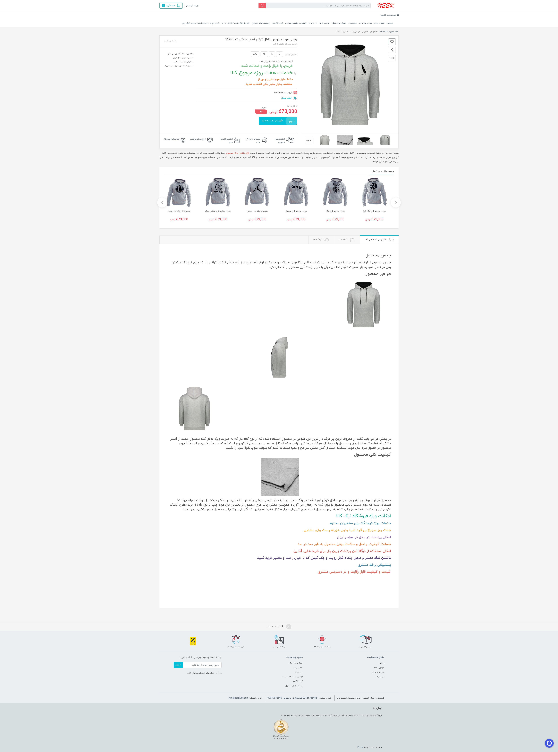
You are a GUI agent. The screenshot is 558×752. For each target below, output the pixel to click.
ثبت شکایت (277, 23)
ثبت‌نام (189, 5)
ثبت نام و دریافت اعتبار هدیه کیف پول (200, 23)
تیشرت (390, 23)
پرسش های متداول (260, 23)
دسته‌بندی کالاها (389, 15)
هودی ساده (379, 23)
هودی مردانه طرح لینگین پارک (218, 211)
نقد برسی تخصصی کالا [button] (376, 239)
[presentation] (309, 140)
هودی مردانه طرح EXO (335, 211)
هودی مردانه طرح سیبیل (296, 211)
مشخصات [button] (344, 239)
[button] (171, 6)
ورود (196, 5)
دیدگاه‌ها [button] (318, 239)
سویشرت (352, 23)
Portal (360, 747)
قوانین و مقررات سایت (295, 23)
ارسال (178, 664)
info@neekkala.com (238, 698)
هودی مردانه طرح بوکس (257, 211)
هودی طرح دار (365, 23)
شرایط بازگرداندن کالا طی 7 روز (235, 23)
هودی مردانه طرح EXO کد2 (374, 211)
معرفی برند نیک (339, 23)
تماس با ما (324, 23)
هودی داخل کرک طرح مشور (179, 211)
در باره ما (313, 23)
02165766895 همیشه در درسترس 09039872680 (292, 698)
